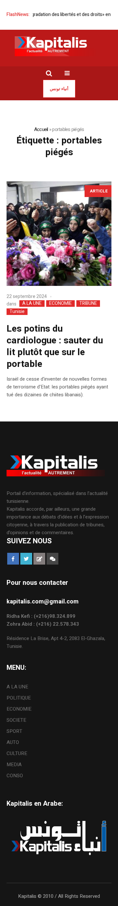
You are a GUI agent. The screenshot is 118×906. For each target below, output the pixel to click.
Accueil (41, 129)
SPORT (14, 731)
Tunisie (17, 311)
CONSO (15, 775)
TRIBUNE (88, 303)
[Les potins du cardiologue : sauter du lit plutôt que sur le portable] (59, 233)
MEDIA (14, 764)
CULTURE (17, 753)
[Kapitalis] (59, 46)
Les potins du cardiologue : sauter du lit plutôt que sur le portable (55, 346)
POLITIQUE (19, 697)
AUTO (13, 742)
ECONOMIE (60, 303)
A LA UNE (32, 303)
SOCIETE (16, 720)
